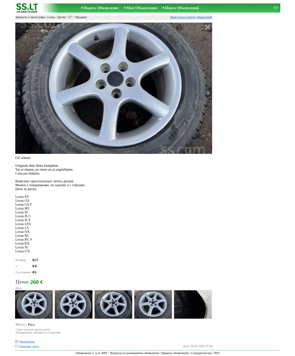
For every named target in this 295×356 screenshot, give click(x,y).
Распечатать (27, 341)
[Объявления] (27, 8)
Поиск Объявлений (182, 8)
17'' (70, 17)
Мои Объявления (141, 8)
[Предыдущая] (19, 93)
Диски (61, 17)
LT (276, 7)
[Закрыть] (207, 27)
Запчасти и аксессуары (30, 17)
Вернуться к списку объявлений (191, 17)
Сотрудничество (201, 353)
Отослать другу (29, 346)
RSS (217, 353)
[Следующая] (208, 93)
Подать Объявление (101, 8)
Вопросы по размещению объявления (134, 353)
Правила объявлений (175, 353)
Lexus (51, 17)
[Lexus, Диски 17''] (33, 304)
